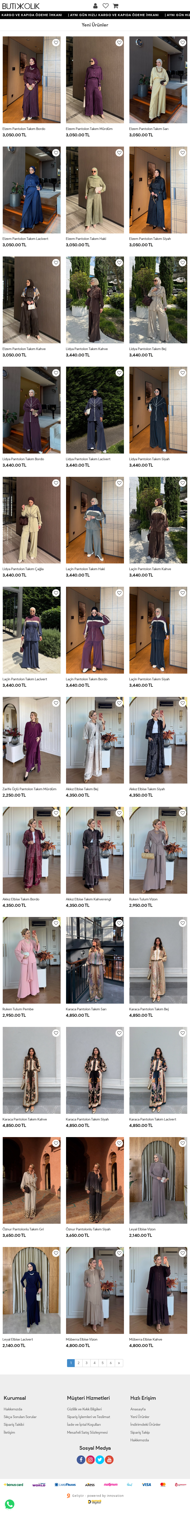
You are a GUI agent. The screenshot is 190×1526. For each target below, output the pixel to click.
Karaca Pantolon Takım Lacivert (152, 1119)
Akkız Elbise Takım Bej (82, 789)
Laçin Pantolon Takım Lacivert (24, 679)
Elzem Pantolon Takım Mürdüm (89, 129)
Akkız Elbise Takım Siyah (147, 789)
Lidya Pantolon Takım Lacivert (88, 459)
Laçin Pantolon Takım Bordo (86, 679)
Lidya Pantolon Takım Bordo (23, 459)
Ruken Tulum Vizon (143, 899)
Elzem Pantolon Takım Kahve (24, 349)
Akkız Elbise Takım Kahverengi (88, 899)
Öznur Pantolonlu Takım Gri (23, 1229)
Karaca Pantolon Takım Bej (149, 1009)
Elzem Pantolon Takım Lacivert (25, 239)
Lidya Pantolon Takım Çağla (23, 569)
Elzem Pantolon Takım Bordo (23, 129)
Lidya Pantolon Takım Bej (147, 349)
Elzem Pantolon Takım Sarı (148, 129)
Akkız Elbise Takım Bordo (20, 899)
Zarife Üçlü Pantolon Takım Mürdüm (29, 789)
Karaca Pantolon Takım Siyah (87, 1119)
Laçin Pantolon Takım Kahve (150, 569)
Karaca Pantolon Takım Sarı (86, 1009)
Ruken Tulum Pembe (18, 1009)
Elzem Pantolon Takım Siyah (150, 239)
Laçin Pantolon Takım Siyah (149, 679)
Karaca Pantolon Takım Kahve (24, 1119)
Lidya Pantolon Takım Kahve (87, 349)
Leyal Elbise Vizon (142, 1229)
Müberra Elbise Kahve (145, 1339)
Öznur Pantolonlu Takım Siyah (88, 1229)
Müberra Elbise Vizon (81, 1339)
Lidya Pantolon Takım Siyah (149, 459)
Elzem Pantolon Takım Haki (86, 239)
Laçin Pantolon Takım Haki (85, 569)
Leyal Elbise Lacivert (17, 1339)
